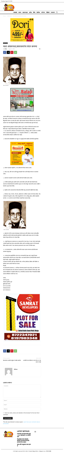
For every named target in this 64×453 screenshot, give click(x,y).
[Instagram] (5, 440)
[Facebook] (4, 52)
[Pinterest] (11, 52)
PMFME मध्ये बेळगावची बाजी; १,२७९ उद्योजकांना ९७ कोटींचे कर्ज (24, 435)
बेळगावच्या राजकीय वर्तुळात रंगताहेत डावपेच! (12, 360)
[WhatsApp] (15, 52)
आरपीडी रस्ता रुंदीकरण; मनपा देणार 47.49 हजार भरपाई (32, 361)
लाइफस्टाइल (9, 16)
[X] (8, 52)
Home (4, 16)
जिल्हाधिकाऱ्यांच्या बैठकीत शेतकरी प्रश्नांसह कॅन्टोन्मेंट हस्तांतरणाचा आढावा (23, 440)
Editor (6, 48)
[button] (56, 12)
